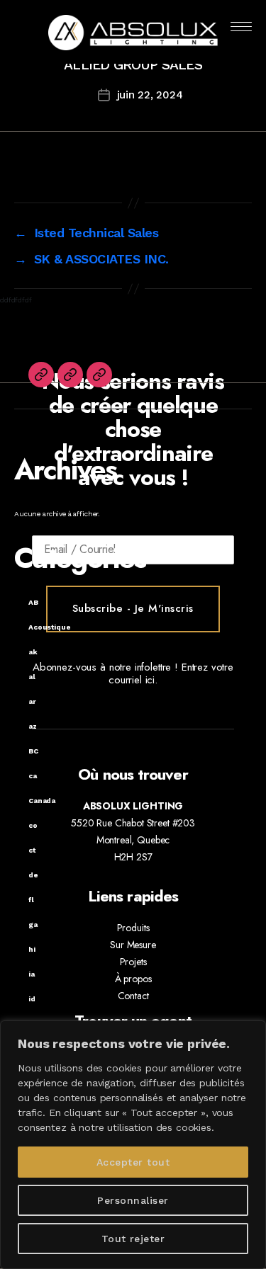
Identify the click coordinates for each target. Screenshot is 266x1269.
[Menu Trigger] (241, 26)
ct (31, 850)
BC (33, 751)
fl (31, 900)
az (32, 726)
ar (32, 701)
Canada (41, 800)
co (33, 825)
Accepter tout (133, 1162)
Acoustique (49, 627)
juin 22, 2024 (150, 95)
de (33, 875)
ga (33, 924)
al (31, 677)
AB (33, 602)
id (31, 999)
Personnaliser (132, 1200)
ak (33, 652)
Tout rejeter (133, 1238)
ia (31, 974)
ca (32, 776)
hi (31, 949)
